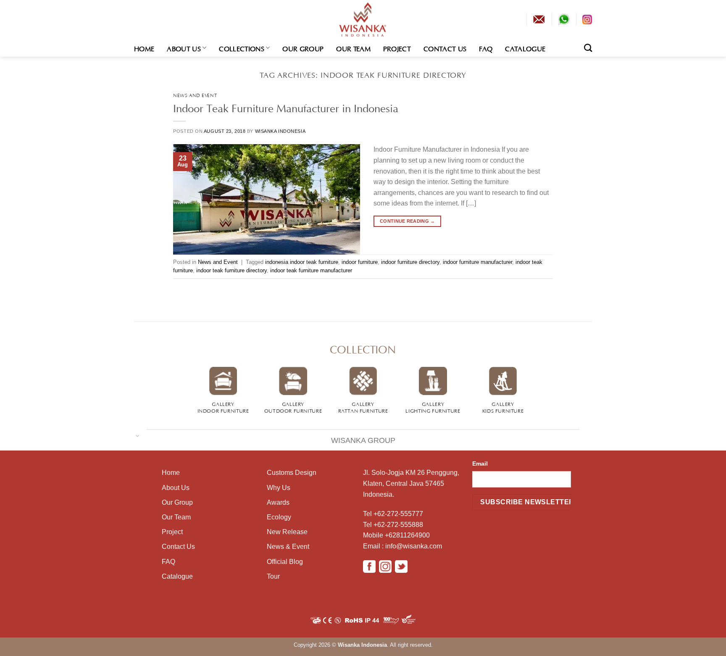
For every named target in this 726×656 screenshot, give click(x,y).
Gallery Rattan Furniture (363, 406)
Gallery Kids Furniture (503, 406)
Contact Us (445, 48)
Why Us (278, 487)
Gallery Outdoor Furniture (293, 406)
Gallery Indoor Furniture (223, 406)
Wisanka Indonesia (280, 131)
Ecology (279, 517)
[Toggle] (137, 435)
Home (144, 48)
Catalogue (525, 48)
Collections (241, 48)
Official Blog (285, 561)
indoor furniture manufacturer (477, 262)
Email (480, 463)
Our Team (353, 48)
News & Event (288, 546)
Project (397, 48)
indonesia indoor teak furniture (301, 262)
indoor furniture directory (410, 262)
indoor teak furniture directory (231, 270)
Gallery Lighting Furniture (432, 406)
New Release (287, 531)
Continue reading (407, 221)
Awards (278, 502)
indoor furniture (360, 262)
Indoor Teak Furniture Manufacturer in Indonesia (285, 106)
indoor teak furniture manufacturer (311, 270)
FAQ (485, 48)
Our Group (303, 48)
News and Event (195, 95)
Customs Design (291, 472)
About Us (184, 48)
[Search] (588, 48)
